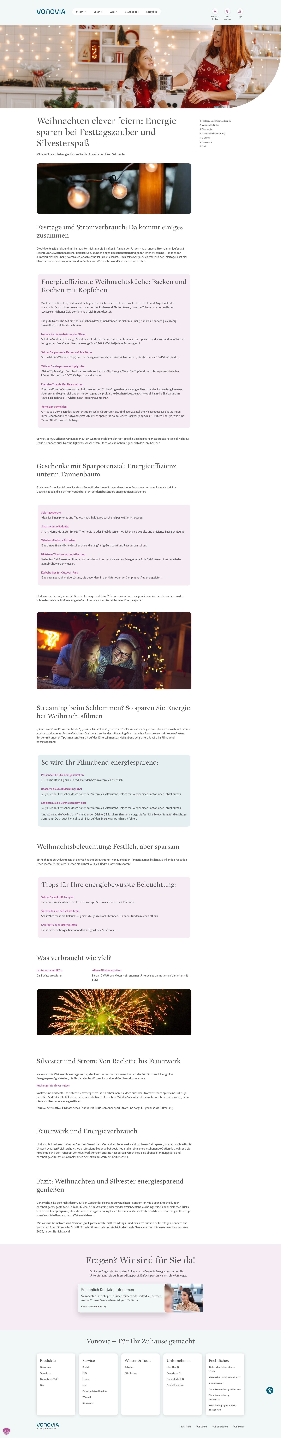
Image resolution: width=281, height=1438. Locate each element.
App (84, 1385)
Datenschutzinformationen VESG (222, 1369)
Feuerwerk (207, 142)
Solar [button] (97, 11)
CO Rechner (131, 1373)
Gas (42, 1385)
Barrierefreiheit (216, 1383)
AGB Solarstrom (220, 1426)
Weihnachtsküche (210, 125)
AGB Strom (201, 1426)
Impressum (185, 1426)
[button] (6, 1431)
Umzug (86, 1379)
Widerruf (86, 1397)
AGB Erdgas (238, 1426)
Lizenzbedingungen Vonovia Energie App (223, 1407)
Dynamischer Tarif (49, 1379)
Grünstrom (45, 1367)
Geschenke (207, 129)
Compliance (172, 1373)
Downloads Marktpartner (94, 1391)
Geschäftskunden (175, 1385)
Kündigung (87, 1403)
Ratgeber (151, 11)
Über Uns (171, 1367)
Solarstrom (45, 1373)
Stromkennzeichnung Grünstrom (225, 1389)
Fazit (204, 146)
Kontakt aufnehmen (91, 1306)
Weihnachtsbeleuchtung (213, 133)
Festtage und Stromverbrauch (216, 121)
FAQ (84, 1373)
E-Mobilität (132, 11)
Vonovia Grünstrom (53, 1223)
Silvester (206, 137)
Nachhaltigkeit (174, 1379)
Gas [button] (112, 11)
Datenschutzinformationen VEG (224, 1377)
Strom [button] (79, 11)
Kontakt (86, 1367)
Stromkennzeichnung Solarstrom (219, 1397)
